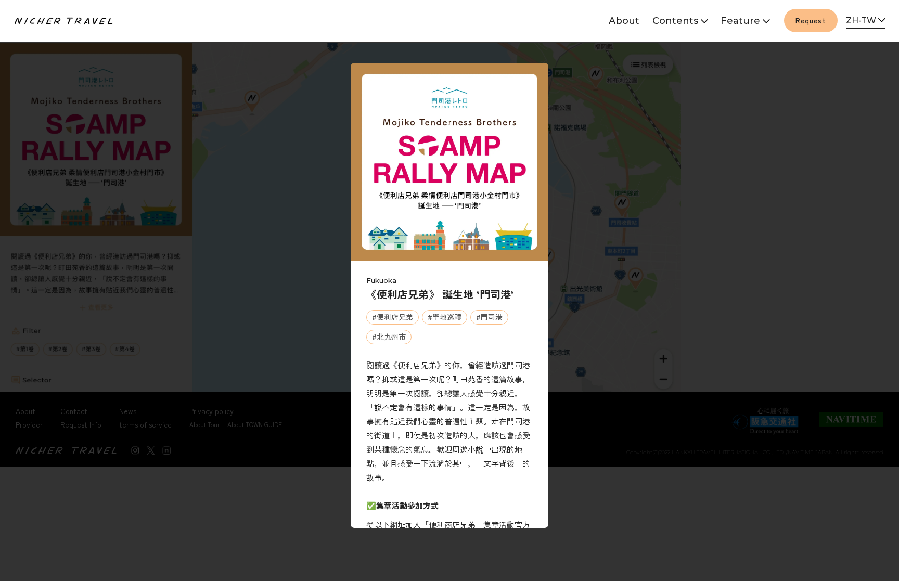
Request (810, 20)
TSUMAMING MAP (745, 45)
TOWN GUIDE (677, 58)
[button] (865, 21)
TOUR (677, 45)
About (624, 21)
